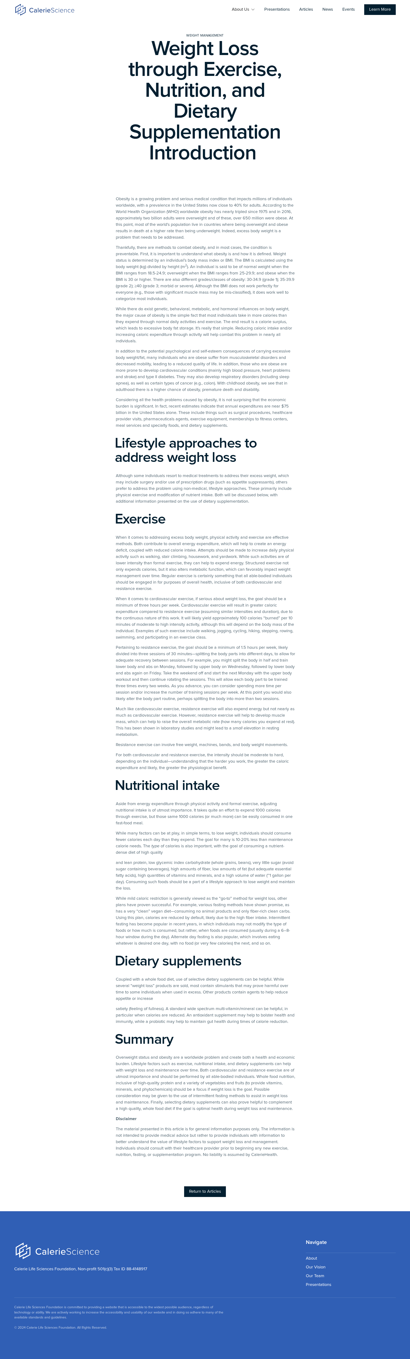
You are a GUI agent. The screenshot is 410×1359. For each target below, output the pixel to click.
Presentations (277, 9)
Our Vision (316, 1267)
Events (348, 9)
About (311, 1258)
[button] (243, 10)
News (327, 9)
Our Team (315, 1276)
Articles (306, 9)
